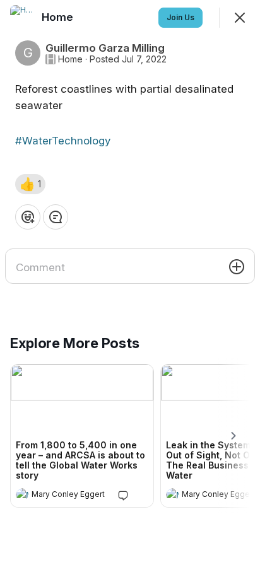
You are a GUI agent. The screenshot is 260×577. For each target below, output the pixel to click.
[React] (28, 217)
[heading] (69, 495)
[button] (30, 184)
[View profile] (22, 494)
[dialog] (130, 288)
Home (70, 59)
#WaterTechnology (62, 140)
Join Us (180, 17)
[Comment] (55, 217)
